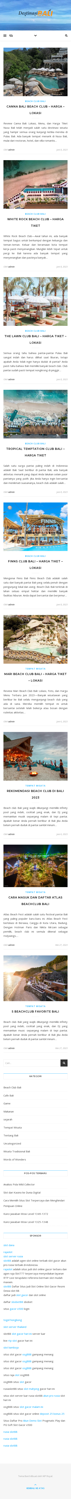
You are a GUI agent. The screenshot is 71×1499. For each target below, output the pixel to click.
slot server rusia (13, 1256)
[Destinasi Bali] (35, 14)
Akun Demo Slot (32, 1420)
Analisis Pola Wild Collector (19, 1184)
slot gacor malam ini (31, 1407)
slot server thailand (14, 1327)
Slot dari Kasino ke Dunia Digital (21, 1192)
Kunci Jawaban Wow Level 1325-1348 (25, 1222)
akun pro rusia (51, 1395)
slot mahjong (31, 1388)
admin (11, 149)
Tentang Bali (10, 1135)
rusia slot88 (10, 1431)
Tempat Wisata (35, 668)
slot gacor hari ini (22, 1333)
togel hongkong (12, 1320)
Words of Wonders (14, 1159)
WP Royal (47, 1476)
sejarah (7, 1119)
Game (7, 1103)
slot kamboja (11, 1347)
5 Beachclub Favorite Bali (35, 1011)
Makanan (8, 1111)
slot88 (7, 1260)
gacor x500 (16, 1308)
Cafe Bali (8, 1095)
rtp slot (12, 1340)
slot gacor (22, 1295)
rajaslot (7, 1252)
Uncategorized (12, 1143)
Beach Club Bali (35, 101)
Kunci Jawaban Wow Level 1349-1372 (25, 1214)
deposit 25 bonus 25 (52, 1413)
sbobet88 (17, 1302)
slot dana (8, 1245)
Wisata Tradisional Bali (16, 1151)
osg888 (27, 1354)
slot (17, 1375)
